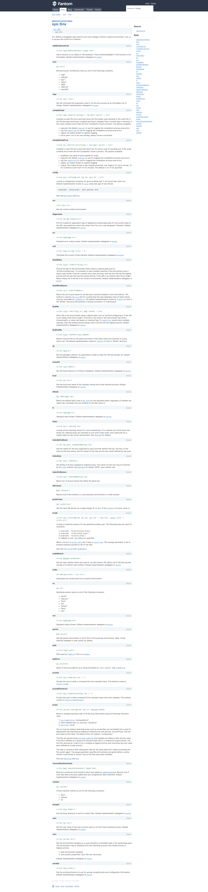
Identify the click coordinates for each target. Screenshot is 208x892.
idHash (138, 78)
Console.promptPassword (73, 700)
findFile (120, 299)
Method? (66, 558)
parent (99, 57)
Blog (70, 10)
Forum (97, 10)
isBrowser (139, 92)
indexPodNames (142, 89)
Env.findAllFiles (68, 720)
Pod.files (64, 725)
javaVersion (140, 94)
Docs (63, 10)
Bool (86, 311)
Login (147, 3)
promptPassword (142, 117)
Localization (82, 549)
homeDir (139, 74)
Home (55, 10)
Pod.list (75, 297)
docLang (98, 435)
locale (138, 96)
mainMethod (140, 99)
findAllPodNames (142, 65)
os (117, 668)
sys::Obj (57, 29)
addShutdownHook (109, 772)
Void (65, 50)
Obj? (67, 396)
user (137, 128)
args (137, 44)
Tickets (90, 10)
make (138, 101)
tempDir (139, 126)
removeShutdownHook (144, 121)
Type (65, 115)
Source (128, 46)
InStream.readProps (86, 738)
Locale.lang (98, 542)
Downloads (79, 10)
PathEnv (87, 654)
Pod (75, 177)
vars (137, 130)
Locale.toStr (76, 542)
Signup (153, 3)
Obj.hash (86, 401)
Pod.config (68, 196)
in (136, 80)
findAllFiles (106, 320)
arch (123, 668)
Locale (112, 518)
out (137, 105)
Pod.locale (68, 549)
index (64, 467)
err (137, 58)
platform (139, 112)
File (81, 115)
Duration (94, 709)
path (137, 110)
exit (137, 60)
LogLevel (81, 128)
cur (129, 37)
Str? (65, 177)
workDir (139, 133)
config (138, 51)
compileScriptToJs (142, 49)
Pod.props (68, 759)
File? (65, 311)
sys (64, 14)
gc (137, 71)
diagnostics (140, 55)
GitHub (76, 886)
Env (70, 14)
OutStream (67, 237)
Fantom (62, 3)
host (137, 76)
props (86, 184)
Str (57, 66)
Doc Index (56, 14)
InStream (66, 412)
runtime (110, 508)
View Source (140, 31)
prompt (138, 114)
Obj (92, 115)
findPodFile (80, 299)
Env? (58, 634)
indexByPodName (142, 85)
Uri (82, 264)
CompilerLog (72, 130)
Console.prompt (62, 684)
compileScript (141, 46)
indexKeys (139, 87)
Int (73, 251)
